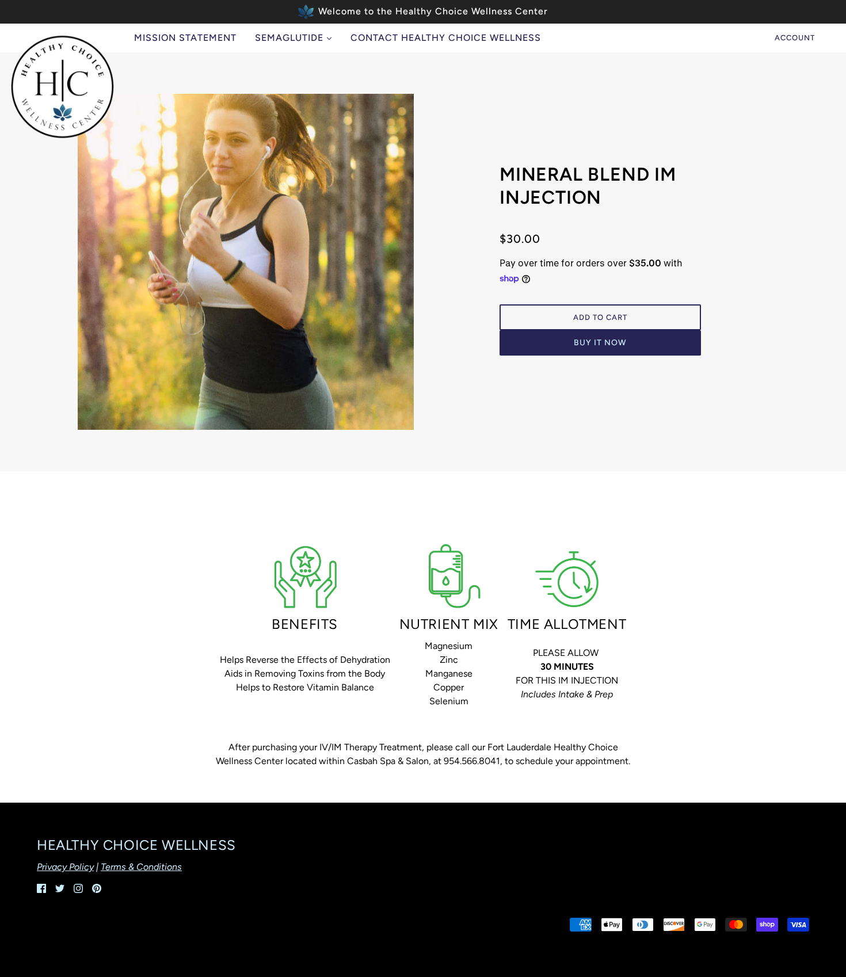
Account (795, 37)
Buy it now (600, 343)
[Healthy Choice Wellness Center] (62, 87)
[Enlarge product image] (246, 262)
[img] (41, 887)
